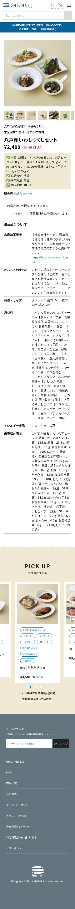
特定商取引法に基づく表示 (21, 837)
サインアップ (61, 743)
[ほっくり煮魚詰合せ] (37, 604)
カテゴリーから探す (17, 815)
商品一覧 (11, 783)
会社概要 (11, 794)
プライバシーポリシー (18, 805)
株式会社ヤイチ (23, 194)
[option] (37, 73)
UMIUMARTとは (15, 761)
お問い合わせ (14, 848)
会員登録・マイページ (18, 826)
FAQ (8, 772)
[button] (30, 687)
